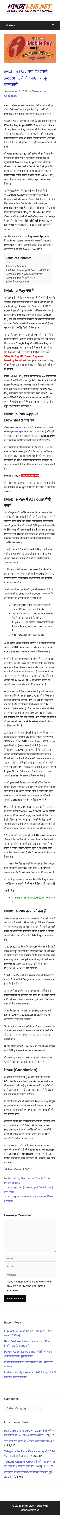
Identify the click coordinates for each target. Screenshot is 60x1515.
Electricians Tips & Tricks (36, 1178)
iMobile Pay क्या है (17, 266)
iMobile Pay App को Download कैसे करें (28, 270)
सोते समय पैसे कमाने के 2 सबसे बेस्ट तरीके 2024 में (29, 1441)
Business (13, 1178)
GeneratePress (30, 1509)
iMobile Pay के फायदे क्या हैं (21, 277)
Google (18, 431)
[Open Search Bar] (53, 25)
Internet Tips (12, 1182)
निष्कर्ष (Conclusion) (18, 281)
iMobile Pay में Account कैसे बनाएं (25, 273)
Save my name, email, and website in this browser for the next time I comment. (29, 1286)
